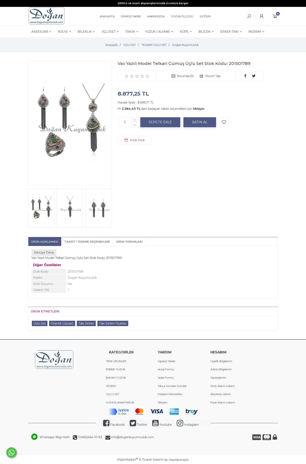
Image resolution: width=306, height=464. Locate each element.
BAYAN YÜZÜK (116, 377)
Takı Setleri (86, 323)
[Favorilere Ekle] (224, 122)
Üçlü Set (40, 323)
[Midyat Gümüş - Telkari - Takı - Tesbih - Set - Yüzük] (46, 23)
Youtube (165, 425)
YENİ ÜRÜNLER (116, 361)
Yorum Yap (213, 76)
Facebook (117, 425)
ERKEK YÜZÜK (116, 369)
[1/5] (126, 76)
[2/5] (129, 76)
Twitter (141, 425)
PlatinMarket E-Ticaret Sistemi (140, 460)
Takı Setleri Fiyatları (113, 323)
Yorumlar (185, 76)
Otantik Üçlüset (62, 323)
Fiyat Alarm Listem (222, 402)
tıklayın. (199, 109)
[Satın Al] (199, 122)
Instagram (191, 425)
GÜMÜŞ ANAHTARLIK (120, 402)
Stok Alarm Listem (222, 386)
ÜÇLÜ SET (113, 394)
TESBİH (111, 386)
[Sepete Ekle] (160, 122)
